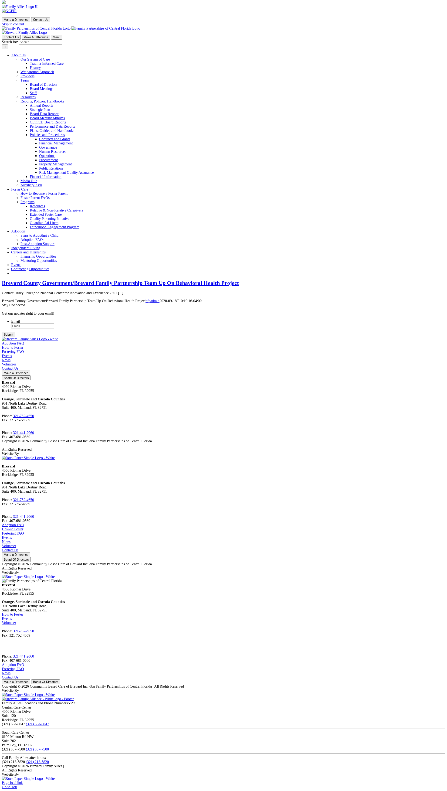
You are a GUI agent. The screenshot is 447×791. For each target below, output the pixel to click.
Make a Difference (16, 19)
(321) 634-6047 (37, 724)
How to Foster (12, 614)
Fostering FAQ (13, 352)
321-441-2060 (23, 433)
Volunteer (9, 364)
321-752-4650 (23, 416)
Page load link (12, 783)
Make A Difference (36, 37)
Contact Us (40, 19)
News (6, 360)
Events (7, 356)
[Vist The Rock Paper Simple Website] (28, 458)
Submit (8, 334)
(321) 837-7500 (37, 749)
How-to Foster (12, 347)
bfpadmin (152, 301)
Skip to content (13, 24)
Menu (56, 37)
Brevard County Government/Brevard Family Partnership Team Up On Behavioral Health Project (120, 283)
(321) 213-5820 (37, 762)
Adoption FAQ (13, 343)
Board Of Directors (16, 378)
